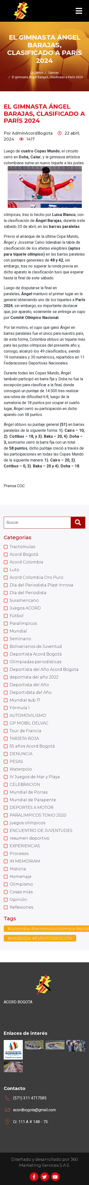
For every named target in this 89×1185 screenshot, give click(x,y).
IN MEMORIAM (25, 861)
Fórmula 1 (20, 707)
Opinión (18, 899)
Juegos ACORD (25, 608)
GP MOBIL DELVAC (29, 723)
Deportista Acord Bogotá (36, 654)
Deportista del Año (29, 684)
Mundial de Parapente (33, 800)
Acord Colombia (26, 562)
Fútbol (16, 615)
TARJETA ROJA (24, 738)
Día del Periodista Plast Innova (41, 585)
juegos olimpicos (27, 823)
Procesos (19, 853)
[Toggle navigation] (78, 11)
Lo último (36, 72)
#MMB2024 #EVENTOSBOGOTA (40, 938)
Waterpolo (21, 769)
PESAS (16, 761)
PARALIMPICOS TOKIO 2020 (38, 815)
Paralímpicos (23, 623)
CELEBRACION (25, 784)
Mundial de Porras (28, 792)
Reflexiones (21, 907)
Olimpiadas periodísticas (35, 661)
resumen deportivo (29, 838)
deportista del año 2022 (34, 677)
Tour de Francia (25, 730)
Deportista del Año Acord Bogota (44, 669)
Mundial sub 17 (25, 700)
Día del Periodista (28, 592)
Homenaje (20, 876)
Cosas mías (21, 892)
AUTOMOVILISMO (28, 715)
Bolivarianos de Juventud (36, 646)
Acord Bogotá (24, 554)
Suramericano (24, 600)
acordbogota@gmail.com (34, 1110)
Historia (18, 869)
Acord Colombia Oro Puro (36, 577)
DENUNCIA (21, 753)
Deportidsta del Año (31, 692)
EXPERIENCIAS (25, 846)
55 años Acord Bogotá (32, 746)
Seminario (20, 638)
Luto (14, 569)
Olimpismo (21, 884)
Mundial (18, 631)
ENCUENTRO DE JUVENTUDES (41, 830)
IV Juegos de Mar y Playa (35, 776)
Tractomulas (22, 546)
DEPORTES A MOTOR (31, 807)
